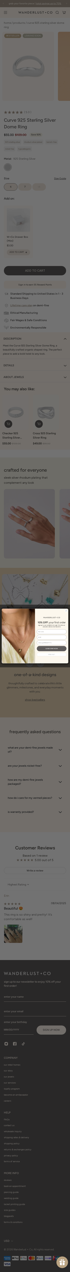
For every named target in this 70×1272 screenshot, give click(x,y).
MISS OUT (51, 654)
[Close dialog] (66, 610)
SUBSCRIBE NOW (52, 648)
